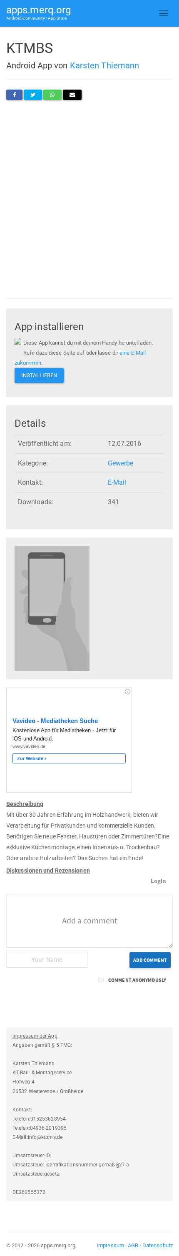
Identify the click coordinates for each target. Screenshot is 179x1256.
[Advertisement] (89, 199)
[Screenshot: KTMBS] (52, 608)
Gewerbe (121, 463)
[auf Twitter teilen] (33, 95)
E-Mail (117, 482)
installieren (39, 375)
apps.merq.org (38, 12)
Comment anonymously (137, 980)
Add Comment (150, 960)
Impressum (110, 1245)
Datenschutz (157, 1245)
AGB (133, 1245)
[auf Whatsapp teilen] (52, 95)
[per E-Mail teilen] (72, 95)
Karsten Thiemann (104, 65)
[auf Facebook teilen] (14, 95)
